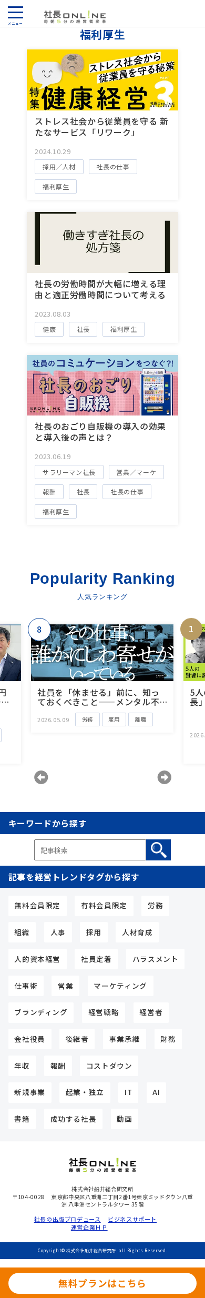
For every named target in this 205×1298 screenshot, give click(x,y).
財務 (168, 1038)
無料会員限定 (37, 905)
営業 (65, 985)
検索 (158, 849)
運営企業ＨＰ (89, 1227)
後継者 (77, 1038)
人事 (58, 932)
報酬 (58, 1065)
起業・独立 (85, 1092)
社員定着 (96, 959)
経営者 (150, 1012)
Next (164, 777)
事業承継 (124, 1038)
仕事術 (25, 985)
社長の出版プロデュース (65, 1219)
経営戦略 (103, 1012)
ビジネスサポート (132, 1219)
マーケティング (120, 985)
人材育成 (137, 932)
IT (128, 1092)
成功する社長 (73, 1118)
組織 (21, 932)
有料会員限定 (104, 905)
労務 (155, 905)
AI (156, 1092)
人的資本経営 (37, 959)
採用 (93, 932)
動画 (124, 1118)
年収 (21, 1065)
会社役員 (29, 1038)
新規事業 (29, 1092)
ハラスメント (155, 959)
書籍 (21, 1118)
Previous (41, 777)
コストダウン (109, 1065)
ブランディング (40, 1012)
